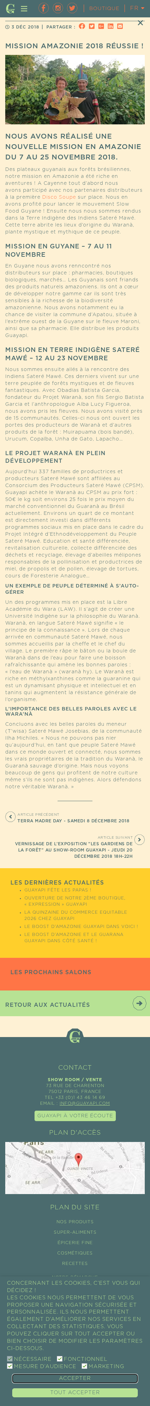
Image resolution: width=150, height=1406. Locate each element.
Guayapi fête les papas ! (57, 890)
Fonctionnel (85, 1359)
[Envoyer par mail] (121, 27)
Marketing (106, 1366)
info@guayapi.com (85, 1103)
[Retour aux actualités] (140, 22)
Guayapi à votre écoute (75, 1115)
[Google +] (102, 27)
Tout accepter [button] (75, 1392)
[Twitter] (72, 8)
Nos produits (75, 1222)
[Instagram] (58, 8)
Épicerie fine (75, 1243)
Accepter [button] (75, 1378)
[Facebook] (43, 8)
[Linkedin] (111, 27)
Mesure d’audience (45, 1366)
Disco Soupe (59, 197)
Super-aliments (75, 1232)
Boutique (104, 8)
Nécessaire (33, 1359)
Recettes (75, 1263)
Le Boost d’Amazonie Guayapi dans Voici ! (81, 926)
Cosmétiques (75, 1253)
